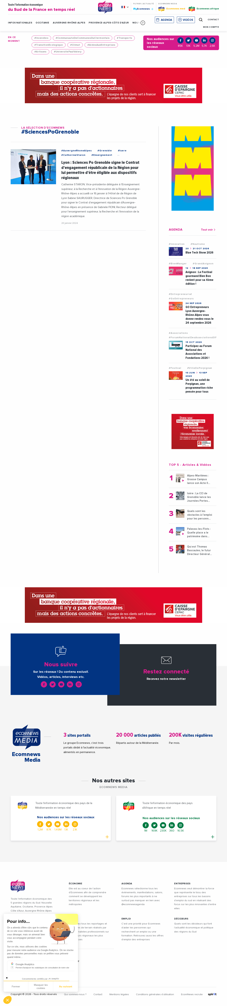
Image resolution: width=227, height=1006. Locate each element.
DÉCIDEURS (181, 919)
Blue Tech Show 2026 (199, 252)
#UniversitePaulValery (68, 51)
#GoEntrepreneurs (181, 298)
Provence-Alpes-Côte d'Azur (109, 23)
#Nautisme (198, 244)
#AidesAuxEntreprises (101, 45)
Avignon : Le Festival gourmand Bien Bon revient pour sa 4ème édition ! (199, 278)
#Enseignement (102, 155)
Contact (97, 994)
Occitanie (42, 23)
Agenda (166, 20)
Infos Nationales (20, 23)
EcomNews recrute (192, 994)
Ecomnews (141, 8)
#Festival (175, 368)
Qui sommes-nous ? (75, 994)
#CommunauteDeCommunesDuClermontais (83, 38)
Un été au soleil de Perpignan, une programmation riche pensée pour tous (199, 385)
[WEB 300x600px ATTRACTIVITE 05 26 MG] (192, 168)
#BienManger (178, 263)
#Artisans (40, 51)
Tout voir (207, 229)
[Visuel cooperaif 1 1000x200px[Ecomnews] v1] (113, 85)
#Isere (122, 150)
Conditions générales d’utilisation (155, 994)
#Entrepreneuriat (180, 294)
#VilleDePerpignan (199, 368)
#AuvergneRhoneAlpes (76, 150)
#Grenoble (105, 150)
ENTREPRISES (182, 883)
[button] (143, 23)
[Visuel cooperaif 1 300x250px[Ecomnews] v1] (192, 431)
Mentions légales (119, 994)
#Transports (124, 38)
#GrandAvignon (203, 263)
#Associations (178, 333)
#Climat (75, 45)
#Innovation (177, 244)
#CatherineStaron (73, 155)
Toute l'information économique (41, 7)
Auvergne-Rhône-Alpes (69, 23)
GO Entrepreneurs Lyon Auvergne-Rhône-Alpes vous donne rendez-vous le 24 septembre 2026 (200, 315)
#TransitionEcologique (48, 45)
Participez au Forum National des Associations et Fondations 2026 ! (199, 352)
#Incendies (41, 38)
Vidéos (188, 20)
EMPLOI (126, 919)
